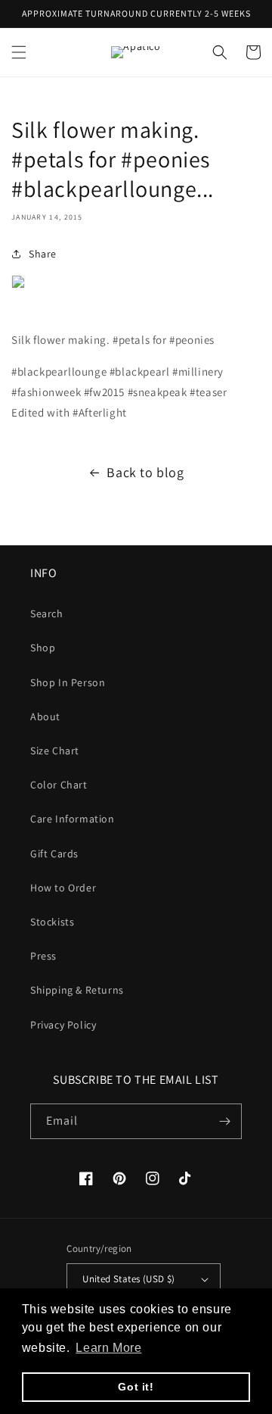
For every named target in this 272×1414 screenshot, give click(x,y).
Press (43, 956)
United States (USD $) (128, 1278)
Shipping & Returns (77, 990)
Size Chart (54, 750)
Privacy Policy (63, 1025)
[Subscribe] (224, 1121)
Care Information (72, 819)
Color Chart (59, 784)
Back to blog (145, 472)
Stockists (52, 922)
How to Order (63, 887)
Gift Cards (54, 853)
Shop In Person (67, 682)
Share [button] (43, 254)
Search (46, 613)
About (45, 716)
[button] (19, 52)
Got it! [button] (135, 1387)
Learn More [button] (108, 1347)
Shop (42, 647)
